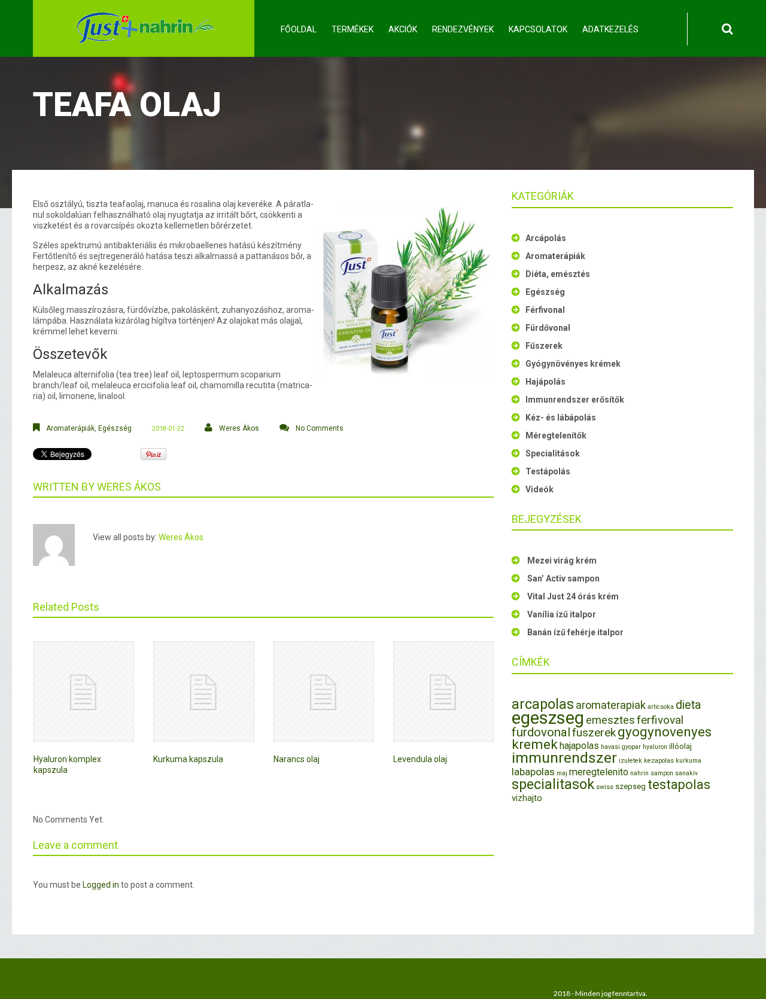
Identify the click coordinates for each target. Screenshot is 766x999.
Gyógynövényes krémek (573, 363)
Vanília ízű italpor (561, 614)
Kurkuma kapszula (188, 759)
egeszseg (548, 718)
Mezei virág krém (562, 560)
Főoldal (299, 29)
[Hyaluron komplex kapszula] (84, 691)
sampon (662, 773)
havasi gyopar (621, 747)
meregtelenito (598, 772)
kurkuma (688, 761)
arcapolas (543, 704)
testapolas (679, 784)
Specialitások (552, 453)
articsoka (661, 707)
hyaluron (655, 747)
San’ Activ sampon (563, 578)
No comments (320, 428)
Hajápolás (545, 381)
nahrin (639, 773)
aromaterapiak (611, 705)
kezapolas (659, 761)
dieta (688, 705)
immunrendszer (564, 757)
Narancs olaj (296, 759)
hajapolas (579, 745)
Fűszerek (544, 346)
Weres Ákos (239, 428)
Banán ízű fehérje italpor (575, 632)
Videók (539, 489)
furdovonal (541, 732)
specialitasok (553, 784)
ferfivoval (660, 720)
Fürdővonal (547, 328)
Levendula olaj (420, 759)
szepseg (630, 786)
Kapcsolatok (538, 29)
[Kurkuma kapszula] (203, 691)
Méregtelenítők (555, 435)
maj (562, 773)
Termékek (352, 29)
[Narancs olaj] (323, 691)
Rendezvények (463, 29)
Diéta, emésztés (557, 274)
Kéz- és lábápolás (560, 417)
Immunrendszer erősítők (574, 399)
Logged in (101, 885)
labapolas (533, 772)
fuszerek (594, 732)
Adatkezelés (610, 29)
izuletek (630, 761)
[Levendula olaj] (443, 691)
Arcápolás (545, 238)
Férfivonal (545, 310)
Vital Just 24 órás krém (573, 596)
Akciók (402, 29)
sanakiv (686, 773)
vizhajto (527, 798)
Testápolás (547, 471)
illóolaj (680, 746)
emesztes (610, 720)
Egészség (115, 428)
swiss (604, 787)
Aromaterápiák (70, 428)
